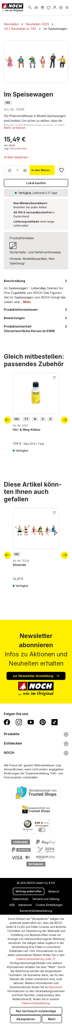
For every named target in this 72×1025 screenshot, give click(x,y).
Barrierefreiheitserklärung (36, 910)
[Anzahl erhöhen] (26, 170)
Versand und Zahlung (45, 899)
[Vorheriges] (7, 420)
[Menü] (67, 8)
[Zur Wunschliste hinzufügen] (54, 377)
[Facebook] (7, 722)
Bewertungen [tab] (14, 318)
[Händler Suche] (42, 8)
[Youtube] (31, 722)
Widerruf (53, 891)
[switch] (41, 830)
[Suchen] (30, 8)
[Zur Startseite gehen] (12, 7)
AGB (12, 904)
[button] (15, 128)
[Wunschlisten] (49, 8)
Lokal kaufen (36, 183)
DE (36, 7)
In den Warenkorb (43, 170)
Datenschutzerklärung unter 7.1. (36, 959)
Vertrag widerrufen (29, 891)
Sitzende (19, 565)
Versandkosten (18, 148)
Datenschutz (20, 899)
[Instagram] (19, 722)
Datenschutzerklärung (36, 1003)
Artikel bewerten (16, 157)
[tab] (36, 291)
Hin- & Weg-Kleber (27, 430)
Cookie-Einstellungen (49, 904)
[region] (36, 61)
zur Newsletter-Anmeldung (33, 676)
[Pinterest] (43, 722)
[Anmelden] (55, 8)
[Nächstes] (64, 420)
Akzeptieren (25, 1019)
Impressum (25, 904)
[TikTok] (54, 722)
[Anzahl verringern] (8, 170)
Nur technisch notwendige (36, 1011)
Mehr (52, 1019)
